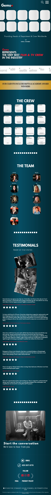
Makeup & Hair (19, 133)
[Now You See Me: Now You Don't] (36, 15)
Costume (7, 122)
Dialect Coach (19, 122)
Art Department (7, 111)
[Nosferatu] (21, 26)
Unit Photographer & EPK (41, 142)
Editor (30, 122)
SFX (8, 142)
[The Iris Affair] (47, 15)
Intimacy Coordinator (41, 122)
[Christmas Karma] (13, 15)
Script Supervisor (41, 133)
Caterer (30, 110)
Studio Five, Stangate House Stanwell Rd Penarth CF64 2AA (26, 489)
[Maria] (43, 26)
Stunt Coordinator (30, 143)
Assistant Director (19, 111)
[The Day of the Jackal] (32, 26)
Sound (19, 142)
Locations (7, 133)
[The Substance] (9, 26)
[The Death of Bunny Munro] (24, 15)
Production (30, 133)
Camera (41, 110)
